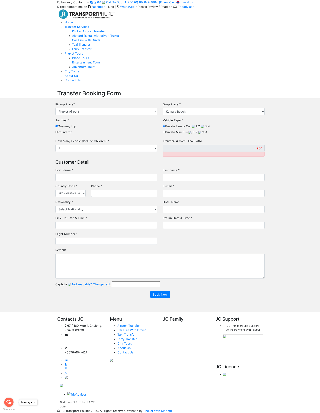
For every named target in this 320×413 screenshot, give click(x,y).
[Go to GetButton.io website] (9, 409)
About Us (71, 76)
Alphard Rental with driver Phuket (95, 35)
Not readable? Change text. (91, 284)
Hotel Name (171, 202)
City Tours (72, 71)
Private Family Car (187, 126)
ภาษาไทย (186, 2)
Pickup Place (65, 104)
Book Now (160, 294)
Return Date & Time (177, 218)
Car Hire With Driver (86, 40)
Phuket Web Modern (158, 411)
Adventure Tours (83, 67)
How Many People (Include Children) (82, 141)
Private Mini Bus (186, 132)
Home (69, 22)
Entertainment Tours (86, 62)
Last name (171, 170)
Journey (62, 120)
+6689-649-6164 (79, 348)
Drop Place (172, 104)
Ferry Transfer (81, 49)
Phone (96, 186)
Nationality (64, 202)
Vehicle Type (173, 120)
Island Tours (80, 58)
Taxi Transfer (81, 44)
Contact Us (73, 80)
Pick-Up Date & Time (71, 218)
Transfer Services (77, 27)
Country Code (66, 186)
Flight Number (66, 234)
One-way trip (67, 126)
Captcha (61, 284)
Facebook (98, 7)
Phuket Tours (74, 53)
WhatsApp (127, 7)
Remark (60, 250)
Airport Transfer (128, 325)
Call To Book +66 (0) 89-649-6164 (132, 2)
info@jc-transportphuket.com (82, 343)
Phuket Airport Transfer (88, 31)
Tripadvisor (186, 7)
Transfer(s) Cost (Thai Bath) (182, 141)
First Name (64, 170)
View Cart (168, 2)
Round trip (65, 132)
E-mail (168, 186)
